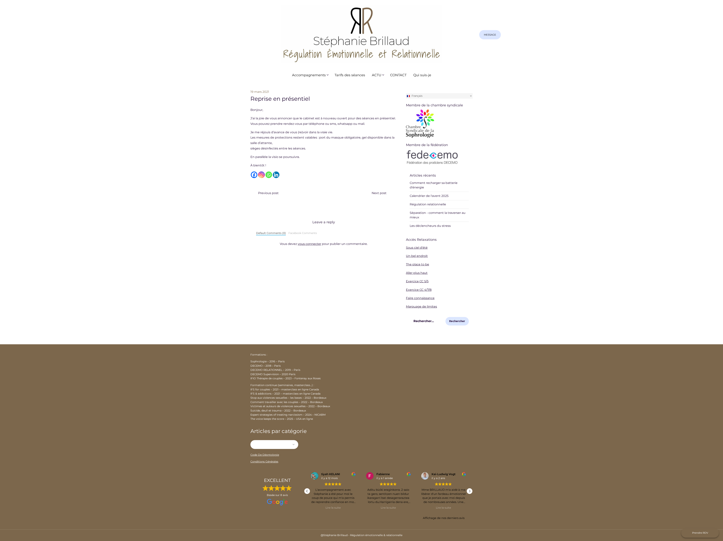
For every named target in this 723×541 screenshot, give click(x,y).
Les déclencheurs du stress (430, 226)
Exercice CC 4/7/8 (419, 290)
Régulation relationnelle (428, 204)
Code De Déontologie (264, 454)
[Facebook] (254, 174)
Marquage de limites (421, 306)
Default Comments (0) (271, 233)
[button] (469, 491)
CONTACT (398, 75)
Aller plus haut (417, 273)
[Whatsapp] (268, 174)
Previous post (268, 193)
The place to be (417, 264)
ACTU (376, 75)
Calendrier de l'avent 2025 (429, 196)
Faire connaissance (420, 298)
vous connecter (309, 244)
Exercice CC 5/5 (417, 281)
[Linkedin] (276, 174)
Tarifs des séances (350, 75)
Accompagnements (309, 75)
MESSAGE (490, 34)
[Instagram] (261, 174)
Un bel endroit (417, 256)
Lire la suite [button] (333, 507)
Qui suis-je (422, 75)
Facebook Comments (302, 233)
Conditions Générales (264, 461)
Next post (379, 193)
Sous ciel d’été (417, 247)
